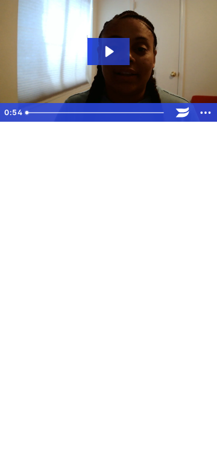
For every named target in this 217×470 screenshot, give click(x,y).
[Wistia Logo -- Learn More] (182, 112)
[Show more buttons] (205, 112)
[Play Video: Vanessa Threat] (108, 51)
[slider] (96, 112)
